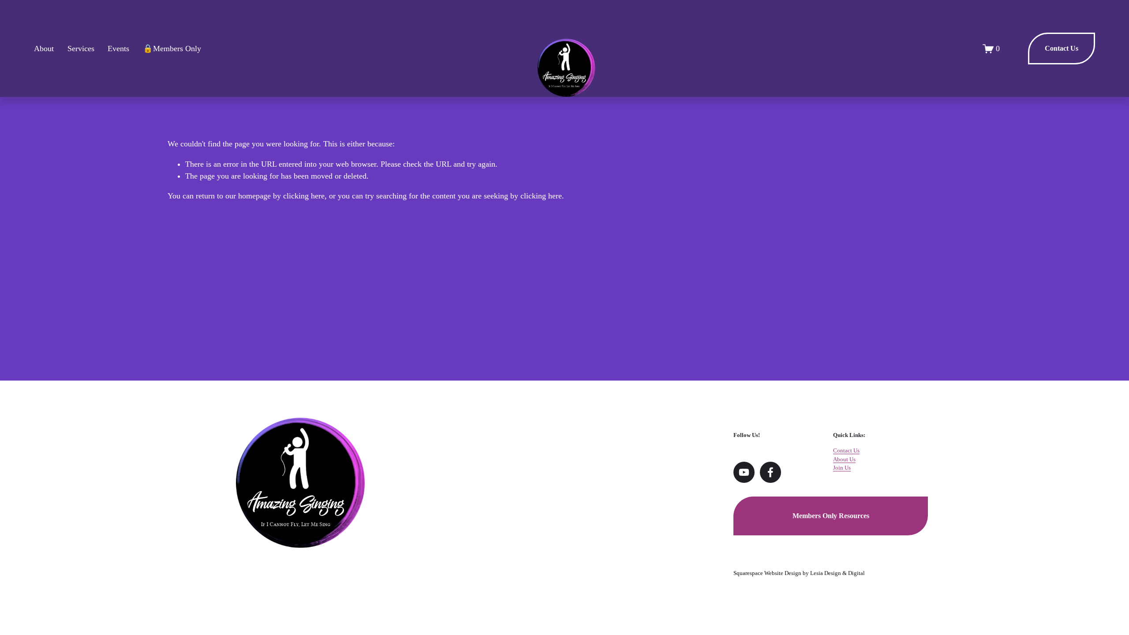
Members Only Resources (831, 515)
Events (118, 48)
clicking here (304, 195)
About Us (844, 459)
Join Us (842, 467)
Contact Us (1061, 48)
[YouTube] (744, 472)
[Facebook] (770, 472)
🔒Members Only (172, 48)
